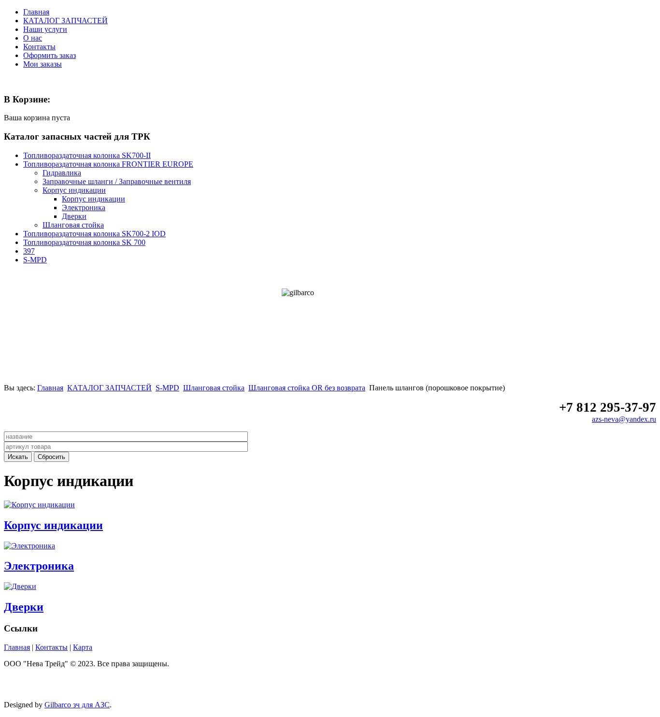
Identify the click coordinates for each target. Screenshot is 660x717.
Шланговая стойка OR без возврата (306, 388)
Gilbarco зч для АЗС (77, 705)
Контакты (39, 47)
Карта (82, 647)
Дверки (23, 607)
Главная (36, 12)
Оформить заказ (49, 55)
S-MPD (167, 388)
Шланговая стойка (213, 388)
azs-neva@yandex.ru (624, 419)
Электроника (39, 565)
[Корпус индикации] (39, 505)
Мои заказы (42, 64)
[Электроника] (29, 546)
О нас (32, 38)
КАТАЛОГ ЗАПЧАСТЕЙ (65, 20)
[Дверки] (20, 586)
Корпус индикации (53, 525)
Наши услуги (45, 29)
